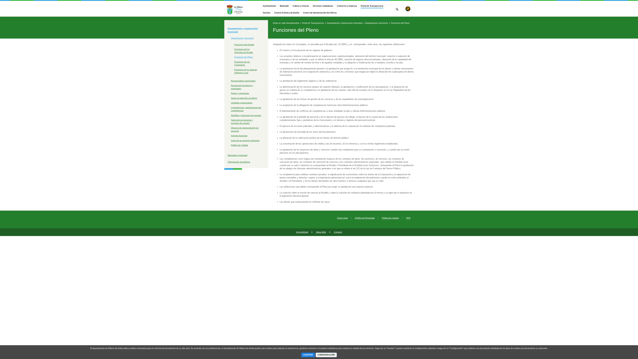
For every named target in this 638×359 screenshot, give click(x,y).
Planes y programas (240, 93)
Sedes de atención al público (244, 98)
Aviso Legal (342, 218)
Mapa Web (321, 232)
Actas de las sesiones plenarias (245, 140)
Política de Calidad (239, 145)
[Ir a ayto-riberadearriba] (242, 9)
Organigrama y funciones (242, 38)
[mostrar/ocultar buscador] (397, 9)
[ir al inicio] (624, 339)
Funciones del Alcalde (244, 45)
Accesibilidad (302, 232)
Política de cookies (390, 218)
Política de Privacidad (365, 218)
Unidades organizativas (241, 103)
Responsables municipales (243, 81)
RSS (408, 218)
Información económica (239, 162)
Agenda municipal (239, 136)
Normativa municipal (237, 155)
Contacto (337, 232)
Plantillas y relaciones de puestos (246, 115)
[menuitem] (269, 6)
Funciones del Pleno (243, 57)
